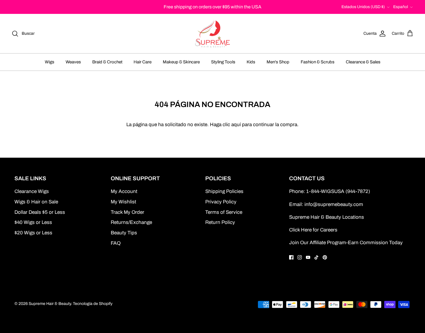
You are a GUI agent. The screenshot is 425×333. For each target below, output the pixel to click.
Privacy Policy (220, 202)
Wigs (49, 62)
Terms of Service (223, 212)
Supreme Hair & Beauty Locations (326, 217)
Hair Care (142, 62)
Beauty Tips (124, 233)
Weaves (73, 62)
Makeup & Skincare (181, 62)
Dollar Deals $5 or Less (39, 212)
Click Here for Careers (313, 230)
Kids (251, 62)
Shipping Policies (224, 191)
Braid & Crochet (107, 62)
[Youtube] (308, 257)
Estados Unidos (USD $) (363, 7)
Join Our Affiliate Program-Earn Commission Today (346, 242)
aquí (236, 124)
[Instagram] (300, 257)
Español (400, 7)
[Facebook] (291, 257)
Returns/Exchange (131, 222)
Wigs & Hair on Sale (36, 202)
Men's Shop (278, 62)
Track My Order (127, 212)
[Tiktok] (316, 257)
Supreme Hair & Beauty (50, 303)
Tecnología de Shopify (92, 303)
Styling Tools (223, 62)
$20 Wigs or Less (33, 233)
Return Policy (220, 222)
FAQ (116, 243)
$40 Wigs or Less (33, 222)
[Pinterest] (325, 257)
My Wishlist (123, 202)
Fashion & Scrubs (318, 62)
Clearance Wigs (31, 191)
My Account (124, 191)
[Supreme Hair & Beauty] (212, 34)
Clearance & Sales (363, 62)
